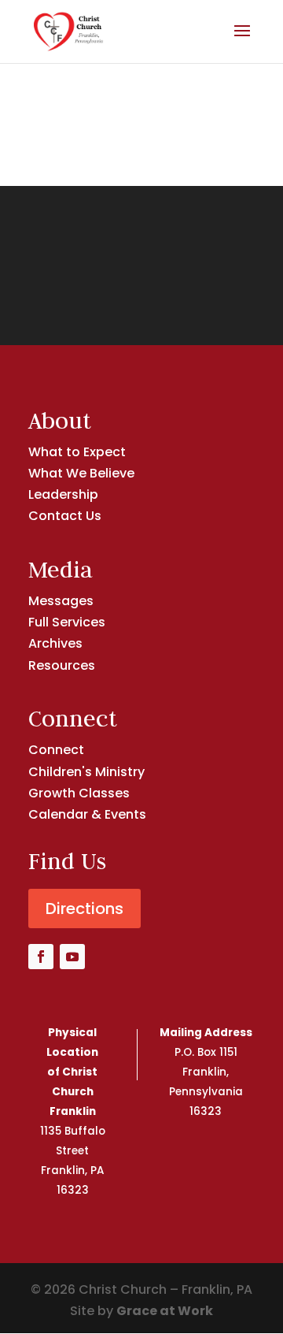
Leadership (63, 494)
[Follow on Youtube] (72, 956)
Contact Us (64, 516)
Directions (84, 908)
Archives (55, 643)
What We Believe (81, 473)
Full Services (66, 622)
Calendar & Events (87, 814)
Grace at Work (164, 1311)
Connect (56, 750)
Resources (61, 665)
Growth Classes (79, 793)
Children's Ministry (86, 772)
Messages (61, 601)
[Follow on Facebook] (40, 956)
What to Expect (77, 452)
